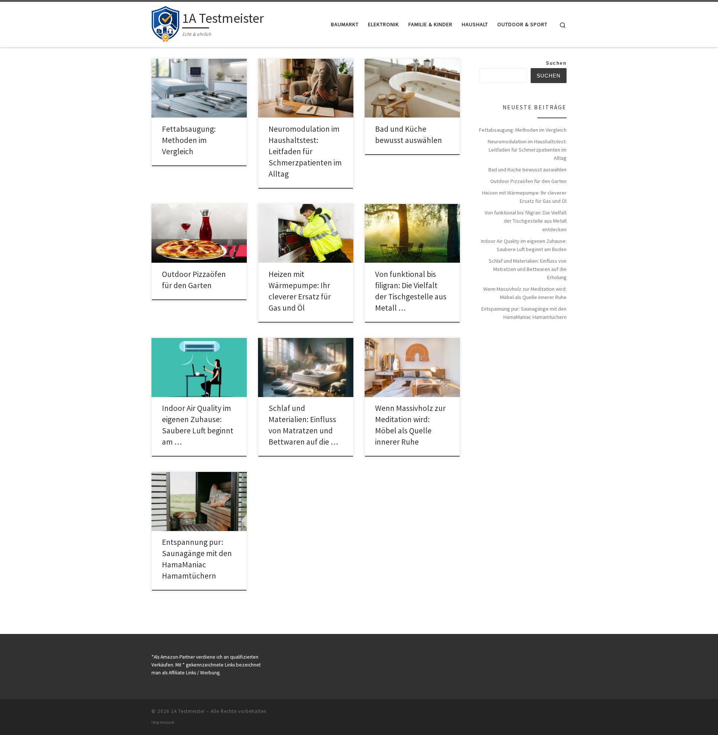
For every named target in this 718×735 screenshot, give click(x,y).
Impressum (163, 722)
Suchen (556, 63)
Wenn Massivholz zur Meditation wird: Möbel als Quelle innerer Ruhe (525, 293)
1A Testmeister (188, 711)
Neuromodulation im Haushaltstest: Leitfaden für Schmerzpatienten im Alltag (305, 151)
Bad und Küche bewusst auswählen (527, 169)
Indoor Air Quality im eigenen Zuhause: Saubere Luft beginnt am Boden (524, 245)
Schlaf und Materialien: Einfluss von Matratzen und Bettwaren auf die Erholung (528, 269)
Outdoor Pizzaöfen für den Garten (528, 181)
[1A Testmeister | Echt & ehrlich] (165, 23)
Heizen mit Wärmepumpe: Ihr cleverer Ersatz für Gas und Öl (524, 196)
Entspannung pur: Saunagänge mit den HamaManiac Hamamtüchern (524, 312)
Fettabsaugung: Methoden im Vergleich (189, 140)
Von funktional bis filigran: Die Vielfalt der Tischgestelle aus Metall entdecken (526, 220)
